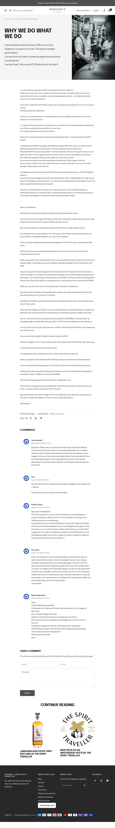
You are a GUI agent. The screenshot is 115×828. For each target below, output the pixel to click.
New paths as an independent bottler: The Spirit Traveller (75, 753)
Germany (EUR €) (82, 10)
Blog (40, 779)
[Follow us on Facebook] (95, 781)
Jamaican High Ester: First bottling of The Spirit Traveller (36, 754)
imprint (41, 786)
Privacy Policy (66, 656)
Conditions (42, 790)
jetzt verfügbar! (72, 3)
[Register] (84, 785)
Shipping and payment (46, 793)
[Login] (104, 10)
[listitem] (26, 418)
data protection (44, 801)
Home (6, 19)
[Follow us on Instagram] (101, 781)
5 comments (58, 414)
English (96, 10)
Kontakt (41, 782)
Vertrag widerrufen (47, 805)
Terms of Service (81, 656)
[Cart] (109, 10)
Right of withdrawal (45, 797)
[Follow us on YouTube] (107, 781)
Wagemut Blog (15, 19)
